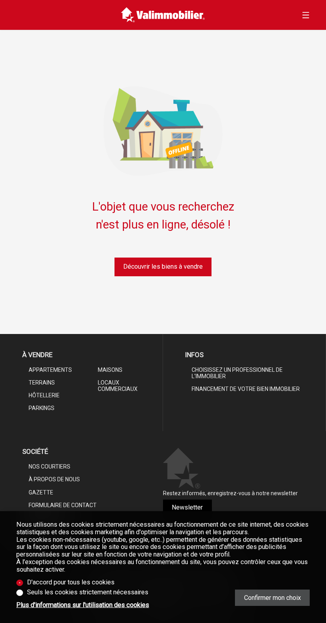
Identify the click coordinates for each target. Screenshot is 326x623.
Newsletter (187, 507)
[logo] (162, 15)
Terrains (42, 382)
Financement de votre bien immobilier (246, 389)
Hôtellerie (44, 395)
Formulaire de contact (63, 505)
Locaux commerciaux (118, 385)
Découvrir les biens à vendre (163, 266)
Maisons (110, 370)
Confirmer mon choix (272, 598)
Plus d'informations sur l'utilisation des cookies (82, 605)
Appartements (50, 370)
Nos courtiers (49, 466)
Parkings (41, 408)
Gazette (41, 492)
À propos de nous (54, 479)
